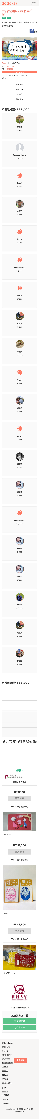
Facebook (5, 1103)
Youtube (5, 1099)
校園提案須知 (7, 1083)
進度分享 (19, 89)
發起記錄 (20, 1021)
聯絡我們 (5, 1092)
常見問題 (5, 1067)
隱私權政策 (6, 1059)
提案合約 (5, 1075)
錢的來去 (19, 99)
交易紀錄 (20, 1027)
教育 (4, 18)
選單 (33, 3)
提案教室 (5, 1071)
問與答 (19, 94)
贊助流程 (5, 1079)
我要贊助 (20, 1060)
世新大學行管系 (19, 782)
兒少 (8, 18)
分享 (35, 32)
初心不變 (5, 1051)
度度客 (13, 3)
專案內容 (19, 84)
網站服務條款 (7, 1055)
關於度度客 (6, 1047)
